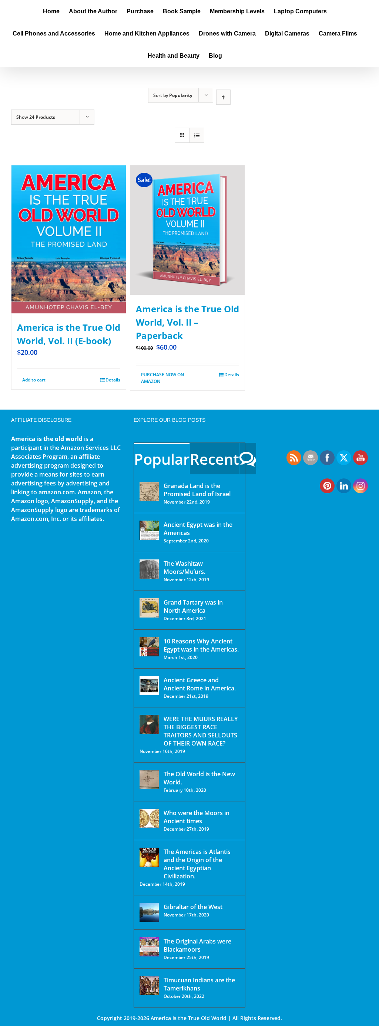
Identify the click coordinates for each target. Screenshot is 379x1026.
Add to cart (34, 380)
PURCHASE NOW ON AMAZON (162, 377)
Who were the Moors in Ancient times (196, 817)
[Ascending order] (223, 97)
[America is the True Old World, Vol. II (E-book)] (68, 239)
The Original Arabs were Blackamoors (197, 945)
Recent (214, 459)
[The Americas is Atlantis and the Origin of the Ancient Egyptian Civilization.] (149, 857)
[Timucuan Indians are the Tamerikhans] (149, 985)
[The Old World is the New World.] (149, 779)
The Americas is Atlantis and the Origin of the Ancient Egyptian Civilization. (197, 864)
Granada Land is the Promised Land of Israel (197, 490)
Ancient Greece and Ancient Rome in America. (200, 684)
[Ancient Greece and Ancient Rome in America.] (149, 685)
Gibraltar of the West (193, 907)
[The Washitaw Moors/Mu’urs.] (149, 569)
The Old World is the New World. (199, 778)
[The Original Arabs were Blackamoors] (149, 946)
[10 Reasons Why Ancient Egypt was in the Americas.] (149, 646)
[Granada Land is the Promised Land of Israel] (149, 491)
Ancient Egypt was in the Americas (198, 529)
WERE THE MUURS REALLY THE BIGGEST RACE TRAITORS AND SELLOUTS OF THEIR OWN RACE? (201, 731)
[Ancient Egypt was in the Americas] (149, 530)
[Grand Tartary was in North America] (149, 608)
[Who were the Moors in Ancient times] (149, 818)
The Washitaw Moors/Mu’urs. (184, 567)
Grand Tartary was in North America (193, 606)
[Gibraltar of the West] (149, 912)
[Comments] (247, 458)
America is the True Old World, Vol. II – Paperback (187, 322)
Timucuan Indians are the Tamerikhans (199, 984)
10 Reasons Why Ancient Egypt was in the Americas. (201, 645)
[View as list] (197, 135)
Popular (162, 459)
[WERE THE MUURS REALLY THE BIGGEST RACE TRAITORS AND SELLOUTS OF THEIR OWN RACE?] (149, 724)
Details (112, 380)
